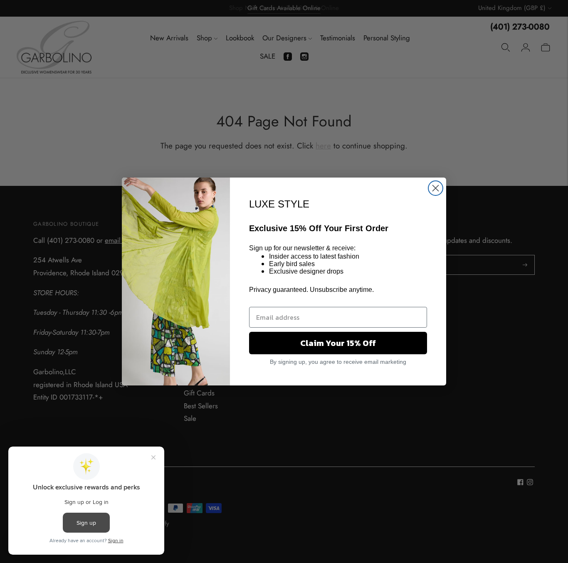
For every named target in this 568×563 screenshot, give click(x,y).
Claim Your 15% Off (338, 343)
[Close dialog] (435, 188)
